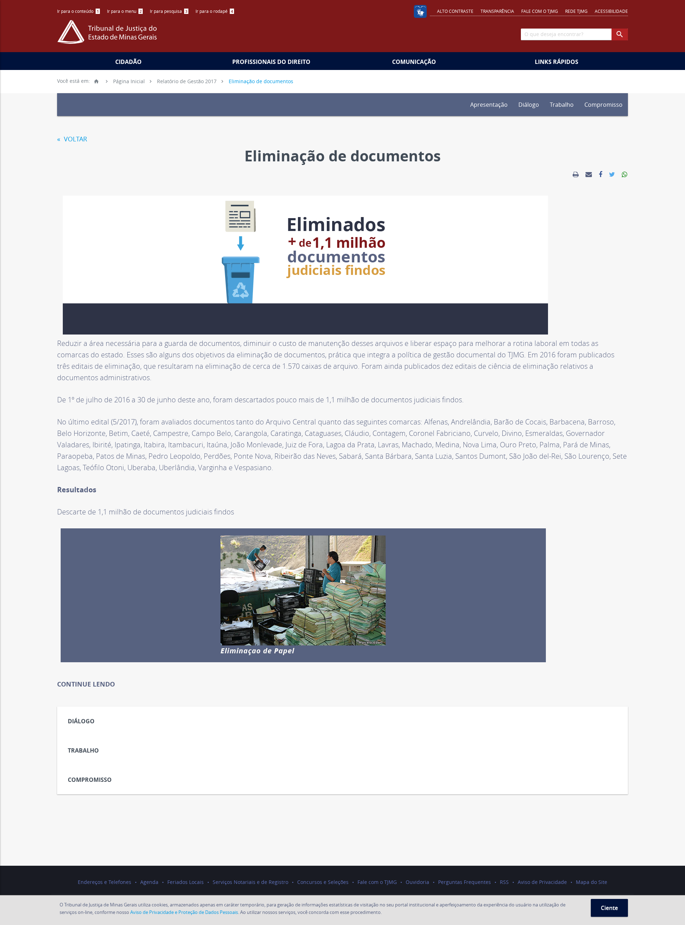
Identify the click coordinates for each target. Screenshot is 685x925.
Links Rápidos (556, 62)
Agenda (149, 882)
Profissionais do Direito (271, 62)
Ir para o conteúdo (78, 11)
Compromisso (603, 105)
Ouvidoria (417, 882)
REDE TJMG (576, 11)
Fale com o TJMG (539, 11)
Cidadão (128, 62)
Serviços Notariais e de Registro (250, 882)
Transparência (497, 11)
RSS (504, 882)
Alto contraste (455, 11)
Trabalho (562, 105)
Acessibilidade (611, 11)
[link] (575, 174)
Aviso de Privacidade (542, 882)
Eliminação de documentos (261, 80)
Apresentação (489, 105)
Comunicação (414, 62)
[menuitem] (78, 11)
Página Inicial (119, 80)
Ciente (609, 908)
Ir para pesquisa (168, 11)
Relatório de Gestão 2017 (187, 80)
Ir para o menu (124, 11)
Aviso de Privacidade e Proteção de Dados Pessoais (184, 912)
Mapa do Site (591, 882)
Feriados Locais (185, 882)
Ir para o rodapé (214, 11)
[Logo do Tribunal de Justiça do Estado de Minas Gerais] (109, 35)
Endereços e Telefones (104, 882)
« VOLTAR (72, 139)
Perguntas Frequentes (464, 882)
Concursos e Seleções (323, 882)
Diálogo (528, 105)
